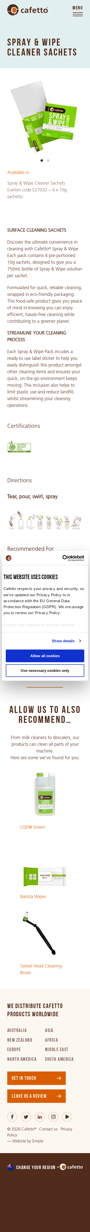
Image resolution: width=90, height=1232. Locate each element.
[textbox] (33, 1167)
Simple (38, 1141)
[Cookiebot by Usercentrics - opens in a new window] (63, 558)
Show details (63, 641)
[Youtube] (67, 1117)
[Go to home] (27, 10)
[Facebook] (12, 1117)
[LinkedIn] (40, 1117)
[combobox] (33, 1167)
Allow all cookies (45, 656)
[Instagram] (53, 1117)
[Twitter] (26, 1117)
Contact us (48, 1129)
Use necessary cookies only (45, 670)
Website (19, 1141)
